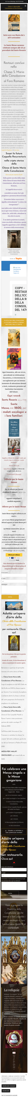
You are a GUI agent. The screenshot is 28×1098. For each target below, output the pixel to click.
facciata (17, 150)
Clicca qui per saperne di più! (14, 174)
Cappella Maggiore (6, 150)
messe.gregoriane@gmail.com (12, 548)
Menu (25, 5)
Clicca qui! (18, 474)
